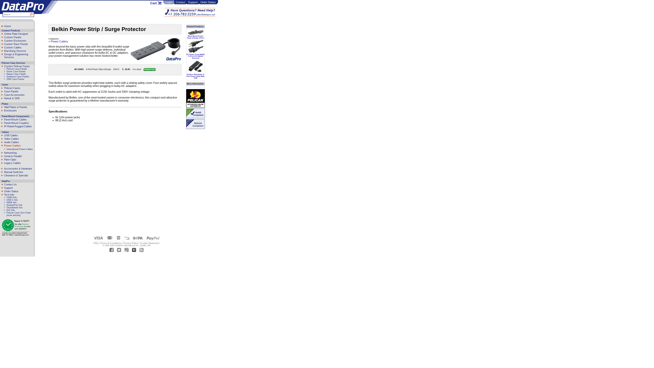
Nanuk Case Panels (16, 74)
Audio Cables (11, 142)
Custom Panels (12, 37)
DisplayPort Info (14, 205)
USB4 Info (11, 197)
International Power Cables (19, 149)
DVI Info (10, 210)
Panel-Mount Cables (15, 119)
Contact (180, 2)
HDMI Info (11, 202)
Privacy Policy (130, 243)
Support (193, 2)
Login (169, 2)
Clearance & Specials (16, 175)
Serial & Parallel (13, 156)
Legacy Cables (12, 163)
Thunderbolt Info (14, 207)
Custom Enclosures (15, 40)
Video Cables (11, 138)
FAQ (96, 243)
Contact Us (10, 184)
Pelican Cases (12, 88)
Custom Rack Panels (16, 44)
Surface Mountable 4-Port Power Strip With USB (195, 76)
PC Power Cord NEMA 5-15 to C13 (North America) (195, 56)
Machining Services (15, 50)
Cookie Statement (149, 243)
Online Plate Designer (16, 33)
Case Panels (11, 91)
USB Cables (11, 135)
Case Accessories (14, 94)
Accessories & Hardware (18, 168)
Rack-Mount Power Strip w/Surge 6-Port (195, 37)
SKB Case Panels (15, 79)
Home (7, 26)
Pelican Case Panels (16, 69)
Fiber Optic (10, 159)
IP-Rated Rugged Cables (18, 126)
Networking (10, 152)
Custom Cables (12, 47)
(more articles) (13, 215)
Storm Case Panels (16, 71)
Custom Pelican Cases (17, 66)
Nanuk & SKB (12, 98)
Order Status (208, 2)
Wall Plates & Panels (15, 107)
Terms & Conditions (110, 243)
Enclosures (10, 110)
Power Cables (12, 145)
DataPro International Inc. (127, 245)
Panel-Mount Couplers (16, 122)
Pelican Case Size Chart (18, 212)
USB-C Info (12, 200)
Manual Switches (13, 172)
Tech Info (9, 194)
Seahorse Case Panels (17, 76)
